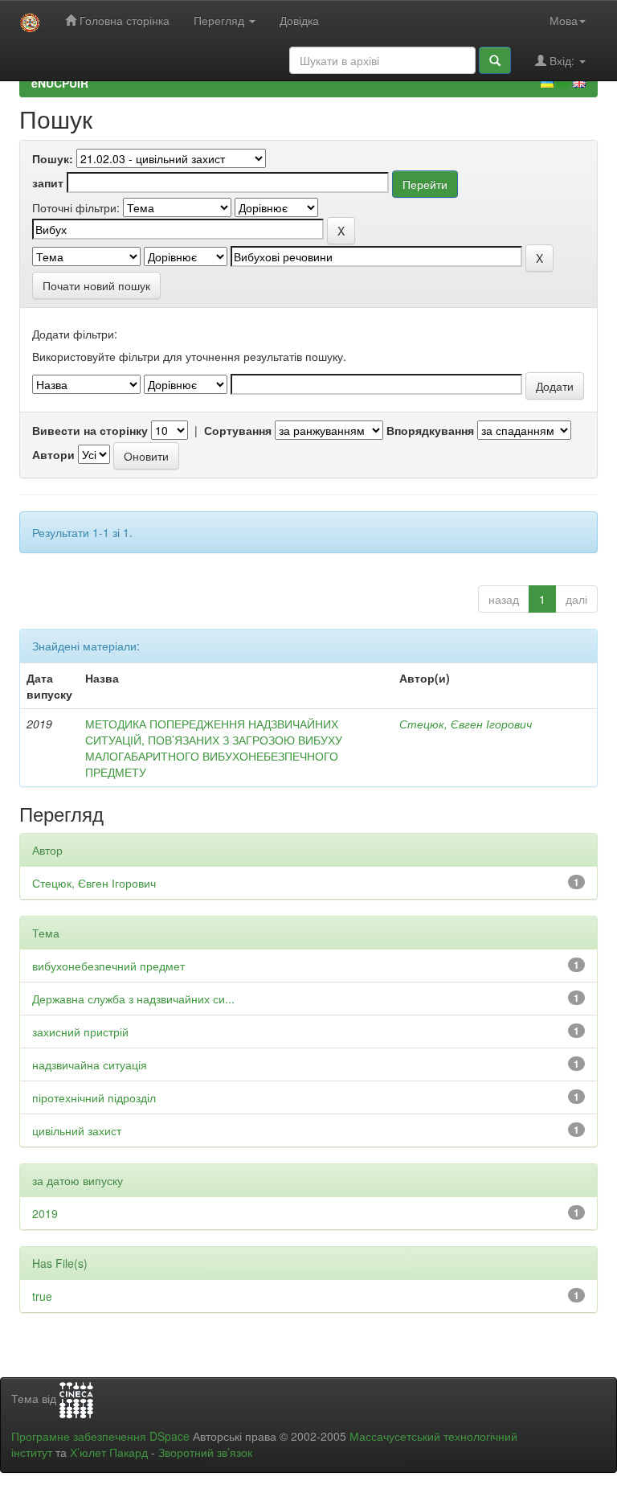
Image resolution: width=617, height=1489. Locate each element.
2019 (45, 1213)
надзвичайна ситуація (89, 1064)
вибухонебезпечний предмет (108, 966)
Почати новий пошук (96, 285)
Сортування (238, 430)
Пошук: (52, 158)
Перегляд (220, 20)
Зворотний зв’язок (205, 1452)
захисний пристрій (80, 1031)
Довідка (299, 20)
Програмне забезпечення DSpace (100, 1436)
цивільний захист (76, 1130)
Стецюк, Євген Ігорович (465, 724)
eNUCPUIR (59, 83)
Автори (53, 454)
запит (47, 182)
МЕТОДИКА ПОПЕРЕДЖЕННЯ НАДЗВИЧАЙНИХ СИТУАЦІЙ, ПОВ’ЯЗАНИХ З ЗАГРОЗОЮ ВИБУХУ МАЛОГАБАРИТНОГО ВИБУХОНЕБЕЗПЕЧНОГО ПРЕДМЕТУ (213, 748)
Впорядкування (430, 430)
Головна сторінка (123, 20)
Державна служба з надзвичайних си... (133, 999)
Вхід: (562, 60)
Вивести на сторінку (90, 430)
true (42, 1296)
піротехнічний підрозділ (94, 1097)
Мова (564, 20)
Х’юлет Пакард (109, 1452)
